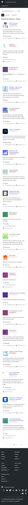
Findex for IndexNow (15, 129)
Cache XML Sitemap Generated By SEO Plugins (16, 419)
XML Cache (12, 255)
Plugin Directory (4, 5)
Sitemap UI (12, 273)
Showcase (17, 452)
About (2, 452)
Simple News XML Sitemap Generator (14, 192)
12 (21, 444)
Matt (3, 476)
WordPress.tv (5, 470)
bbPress (4, 479)
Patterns (17, 459)
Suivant (24, 444)
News (2, 454)
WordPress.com (5, 474)
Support (3, 465)
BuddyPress (4, 481)
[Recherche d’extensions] (19, 11)
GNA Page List (13, 212)
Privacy (3, 459)
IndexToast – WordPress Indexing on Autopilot (16, 398)
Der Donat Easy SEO (14, 234)
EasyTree (11, 44)
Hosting (3, 456)
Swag (17, 470)
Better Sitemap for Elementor (13, 23)
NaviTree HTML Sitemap (16, 351)
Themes (16, 454)
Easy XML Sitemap (14, 108)
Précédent (4, 444)
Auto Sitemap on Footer (15, 311)
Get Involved (18, 463)
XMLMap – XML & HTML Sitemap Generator (15, 87)
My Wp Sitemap (13, 67)
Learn (2, 463)
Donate (17, 467)
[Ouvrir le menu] (26, 2)
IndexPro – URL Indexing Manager (14, 151)
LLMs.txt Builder (13, 170)
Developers (4, 467)
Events (16, 465)
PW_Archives (12, 330)
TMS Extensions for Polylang (17, 293)
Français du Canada (9, 487)
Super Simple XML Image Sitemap (14, 373)
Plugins (16, 456)
